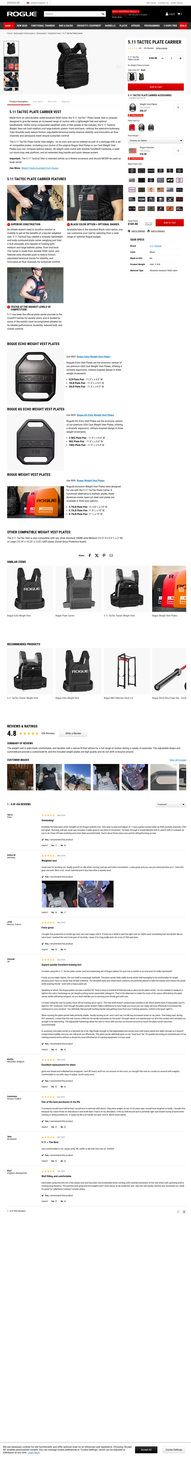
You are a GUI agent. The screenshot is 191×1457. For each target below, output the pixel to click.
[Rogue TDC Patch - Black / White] (170, 199)
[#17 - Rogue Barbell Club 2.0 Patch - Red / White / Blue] (179, 180)
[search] (75, 14)
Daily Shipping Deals (125, 11)
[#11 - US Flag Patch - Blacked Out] (141, 180)
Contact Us (163, 3)
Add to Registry (158, 231)
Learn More (34, 1452)
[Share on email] (111, 555)
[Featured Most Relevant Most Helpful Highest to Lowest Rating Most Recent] (171, 804)
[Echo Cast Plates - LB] (141, 127)
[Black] (132, 77)
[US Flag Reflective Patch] (170, 190)
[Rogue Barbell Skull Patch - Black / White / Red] (160, 209)
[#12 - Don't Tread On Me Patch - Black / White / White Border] (151, 180)
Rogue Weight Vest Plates (90, 480)
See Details (145, 107)
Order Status (177, 3)
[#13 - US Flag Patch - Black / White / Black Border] (160, 180)
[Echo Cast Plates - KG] (151, 127)
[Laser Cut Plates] (132, 127)
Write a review (161, 48)
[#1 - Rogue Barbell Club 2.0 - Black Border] (132, 171)
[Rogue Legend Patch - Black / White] (141, 199)
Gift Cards (151, 3)
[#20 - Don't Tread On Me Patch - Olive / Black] (141, 190)
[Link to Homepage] (22, 14)
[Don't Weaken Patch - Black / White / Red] (179, 209)
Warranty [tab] (52, 101)
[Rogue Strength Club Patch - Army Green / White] (141, 209)
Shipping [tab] (65, 101)
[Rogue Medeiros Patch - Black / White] (151, 199)
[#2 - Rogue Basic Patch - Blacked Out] (141, 171)
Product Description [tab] (19, 101)
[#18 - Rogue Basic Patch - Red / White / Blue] (132, 190)
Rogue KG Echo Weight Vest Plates (95, 415)
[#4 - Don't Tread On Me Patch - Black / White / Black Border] (179, 171)
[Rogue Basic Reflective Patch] (179, 190)
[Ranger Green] (141, 77)
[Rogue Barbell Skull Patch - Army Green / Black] (151, 209)
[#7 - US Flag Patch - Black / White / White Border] (132, 180)
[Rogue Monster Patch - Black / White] (160, 199)
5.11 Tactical (155, 246)
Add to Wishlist (138, 231)
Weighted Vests (54, 33)
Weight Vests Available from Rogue (39, 168)
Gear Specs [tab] (38, 101)
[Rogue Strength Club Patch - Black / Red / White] (132, 209)
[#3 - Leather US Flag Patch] (160, 190)
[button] (103, 14)
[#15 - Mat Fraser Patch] (170, 180)
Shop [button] (8, 25)
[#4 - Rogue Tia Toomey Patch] (160, 171)
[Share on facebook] (89, 555)
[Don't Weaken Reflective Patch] (132, 199)
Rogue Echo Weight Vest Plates (93, 356)
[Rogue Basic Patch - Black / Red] (179, 199)
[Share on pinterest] (104, 555)
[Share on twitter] (97, 555)
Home (9, 33)
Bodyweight (41, 33)
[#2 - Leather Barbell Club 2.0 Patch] (151, 190)
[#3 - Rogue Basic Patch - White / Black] (151, 171)
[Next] (184, 1212)
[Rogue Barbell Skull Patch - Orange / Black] (170, 209)
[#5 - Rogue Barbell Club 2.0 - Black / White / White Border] (170, 171)
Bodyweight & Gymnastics (24, 33)
